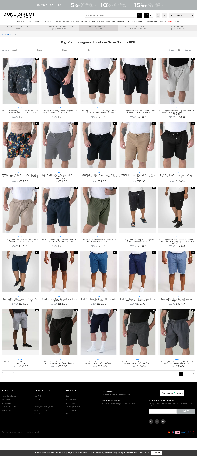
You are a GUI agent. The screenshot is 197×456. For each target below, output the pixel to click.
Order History (71, 403)
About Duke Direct (9, 396)
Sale (170, 22)
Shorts (100, 22)
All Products (6, 410)
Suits (58, 22)
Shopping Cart (71, 410)
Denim (92, 22)
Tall (37, 22)
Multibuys (47, 22)
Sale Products (7, 403)
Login (68, 396)
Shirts (66, 22)
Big (29, 22)
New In (162, 22)
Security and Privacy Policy (44, 407)
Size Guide (6, 399)
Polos (84, 22)
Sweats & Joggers (135, 22)
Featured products (9, 407)
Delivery (37, 399)
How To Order (39, 396)
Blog (176, 22)
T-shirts (75, 22)
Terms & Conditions (41, 410)
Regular (21, 22)
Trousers (110, 22)
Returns (37, 403)
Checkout (69, 414)
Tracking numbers (73, 407)
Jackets (120, 22)
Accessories (151, 22)
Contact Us (38, 414)
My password (71, 399)
